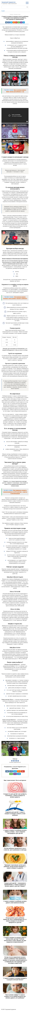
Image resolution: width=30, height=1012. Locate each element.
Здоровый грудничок (8, 2)
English (3, 11)
